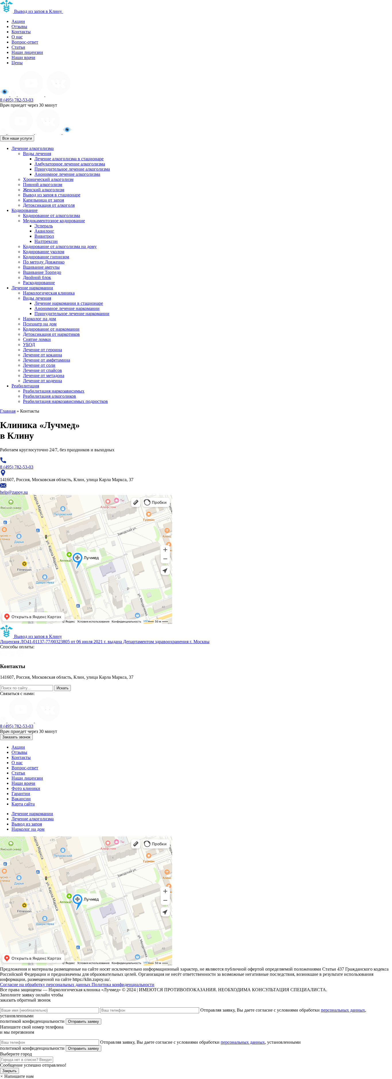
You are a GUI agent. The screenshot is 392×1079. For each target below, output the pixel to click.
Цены (17, 62)
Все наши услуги (17, 138)
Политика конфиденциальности (123, 984)
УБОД (29, 344)
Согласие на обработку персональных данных (46, 984)
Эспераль (43, 225)
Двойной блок (37, 277)
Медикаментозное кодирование (54, 220)
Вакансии (21, 798)
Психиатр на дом (40, 323)
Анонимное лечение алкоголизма (67, 174)
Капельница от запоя (43, 200)
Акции (18, 21)
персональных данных (343, 1010)
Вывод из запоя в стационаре (51, 194)
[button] (17, 1076)
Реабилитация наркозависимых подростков (65, 401)
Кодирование (24, 210)
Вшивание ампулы (41, 267)
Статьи (18, 47)
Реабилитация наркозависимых (53, 391)
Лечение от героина (42, 349)
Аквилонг (44, 231)
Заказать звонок (16, 737)
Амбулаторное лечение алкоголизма (69, 163)
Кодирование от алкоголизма (51, 215)
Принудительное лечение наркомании (71, 313)
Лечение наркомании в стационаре (68, 303)
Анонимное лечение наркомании (67, 308)
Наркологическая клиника (49, 292)
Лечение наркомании (32, 287)
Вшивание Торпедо (42, 272)
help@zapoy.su (14, 682)
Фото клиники (25, 788)
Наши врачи (23, 57)
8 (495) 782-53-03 (16, 99)
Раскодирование (39, 282)
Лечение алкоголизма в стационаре (69, 158)
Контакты (21, 31)
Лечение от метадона (43, 375)
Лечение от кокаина (42, 354)
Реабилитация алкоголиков (49, 396)
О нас (17, 36)
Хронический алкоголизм (48, 179)
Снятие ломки (37, 339)
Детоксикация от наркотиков (51, 334)
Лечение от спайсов (42, 370)
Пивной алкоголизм (42, 184)
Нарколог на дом (39, 318)
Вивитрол (44, 236)
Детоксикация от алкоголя (49, 205)
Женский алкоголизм (43, 189)
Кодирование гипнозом (46, 256)
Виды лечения (37, 153)
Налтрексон (46, 241)
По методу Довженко (44, 261)
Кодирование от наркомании (51, 329)
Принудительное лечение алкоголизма (72, 169)
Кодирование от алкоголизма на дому (60, 246)
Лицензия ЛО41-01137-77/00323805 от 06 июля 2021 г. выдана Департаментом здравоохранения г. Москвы (104, 641)
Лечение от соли (39, 365)
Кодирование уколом (43, 251)
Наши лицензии (27, 52)
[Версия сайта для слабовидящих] (5, 94)
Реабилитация (25, 385)
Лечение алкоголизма (32, 148)
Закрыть (9, 1071)
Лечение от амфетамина (46, 360)
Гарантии (20, 793)
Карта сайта (23, 803)
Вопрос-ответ (24, 42)
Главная (7, 411)
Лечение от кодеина (42, 380)
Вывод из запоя (26, 824)
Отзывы (19, 26)
